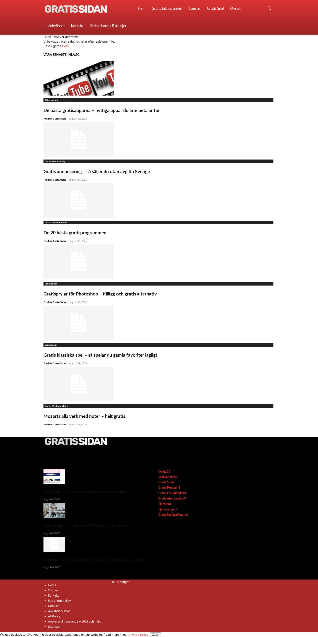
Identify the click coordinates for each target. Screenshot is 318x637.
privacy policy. (143, 634)
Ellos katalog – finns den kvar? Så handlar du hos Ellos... (85, 525)
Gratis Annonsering (55, 161)
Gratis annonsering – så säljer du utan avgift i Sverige (96, 171)
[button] (269, 9)
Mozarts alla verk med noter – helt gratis (84, 416)
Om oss (53, 590)
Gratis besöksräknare (56, 222)
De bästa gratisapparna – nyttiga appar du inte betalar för (101, 110)
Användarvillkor (59, 611)
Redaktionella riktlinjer (108, 26)
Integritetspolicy (59, 600)
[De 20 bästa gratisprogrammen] (159, 200)
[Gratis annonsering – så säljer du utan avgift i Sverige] (159, 139)
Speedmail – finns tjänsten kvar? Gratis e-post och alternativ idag (93, 559)
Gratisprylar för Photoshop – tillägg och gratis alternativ (100, 294)
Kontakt (77, 26)
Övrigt (235, 8)
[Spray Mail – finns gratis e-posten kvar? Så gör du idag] (93, 476)
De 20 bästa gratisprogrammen (74, 233)
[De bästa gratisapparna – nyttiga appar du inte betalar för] (159, 78)
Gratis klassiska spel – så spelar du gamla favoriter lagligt (100, 355)
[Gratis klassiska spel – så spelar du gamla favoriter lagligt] (159, 323)
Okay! (155, 634)
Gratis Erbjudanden (167, 8)
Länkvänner (56, 26)
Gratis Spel (215, 8)
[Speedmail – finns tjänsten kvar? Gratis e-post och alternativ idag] (93, 544)
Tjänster (194, 8)
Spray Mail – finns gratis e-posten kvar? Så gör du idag (84, 491)
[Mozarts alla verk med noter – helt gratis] (159, 384)
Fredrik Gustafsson (54, 118)
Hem (142, 8)
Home (52, 585)
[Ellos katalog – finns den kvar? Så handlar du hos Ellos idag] (93, 510)
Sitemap (54, 626)
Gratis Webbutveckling (56, 405)
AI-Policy (54, 616)
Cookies (53, 606)
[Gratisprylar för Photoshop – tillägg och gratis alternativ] (159, 261)
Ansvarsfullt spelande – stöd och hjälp (74, 621)
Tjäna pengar (52, 100)
